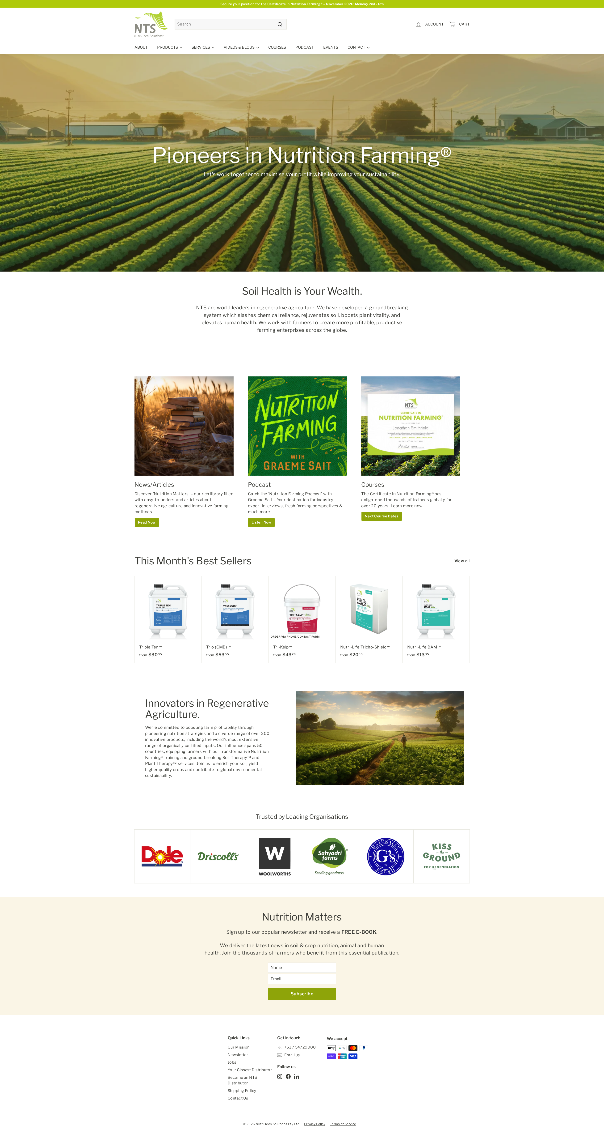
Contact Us (238, 1098)
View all (462, 560)
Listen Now (261, 522)
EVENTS (330, 47)
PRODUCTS (168, 47)
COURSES (277, 47)
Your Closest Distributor (250, 1070)
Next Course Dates (381, 516)
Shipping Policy (242, 1090)
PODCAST (304, 47)
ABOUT (141, 47)
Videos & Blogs (239, 47)
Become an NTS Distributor (242, 1080)
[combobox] (231, 24)
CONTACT (357, 47)
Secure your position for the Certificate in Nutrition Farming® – (302, 4)
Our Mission (239, 1047)
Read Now (146, 522)
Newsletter (238, 1055)
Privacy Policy (314, 1124)
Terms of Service (343, 1124)
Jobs (232, 1062)
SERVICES (201, 47)
